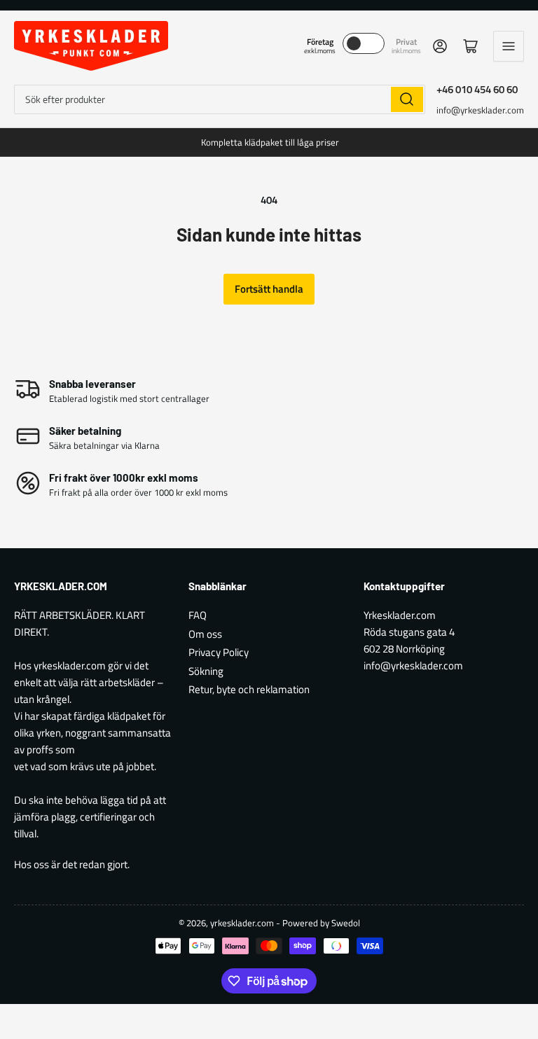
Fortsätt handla (269, 289)
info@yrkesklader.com (480, 110)
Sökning (205, 671)
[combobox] (219, 99)
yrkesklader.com (242, 923)
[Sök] (407, 99)
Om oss (205, 634)
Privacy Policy (218, 652)
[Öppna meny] (508, 46)
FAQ (197, 615)
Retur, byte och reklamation (249, 689)
